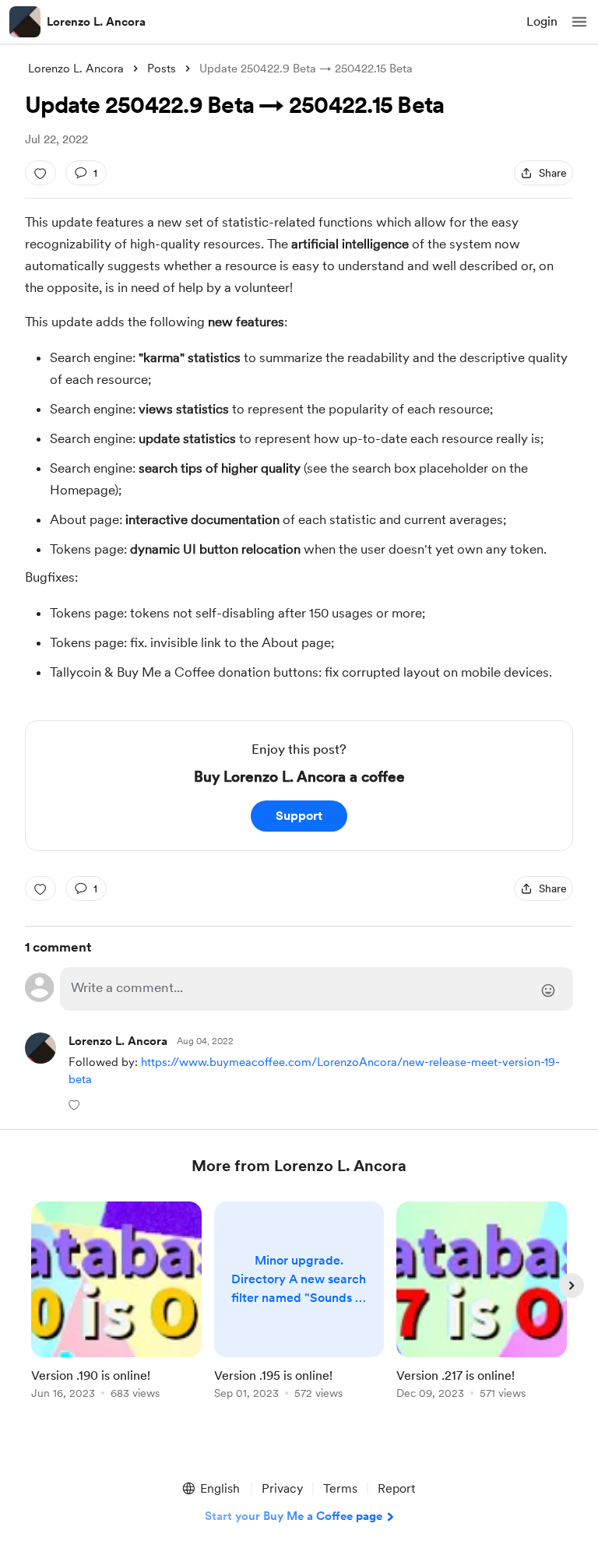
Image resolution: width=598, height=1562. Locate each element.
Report (396, 1488)
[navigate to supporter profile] (118, 1041)
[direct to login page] (316, 989)
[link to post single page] (116, 1303)
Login (542, 21)
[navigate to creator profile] (24, 21)
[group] (116, 1309)
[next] (571, 1285)
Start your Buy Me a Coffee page (293, 1516)
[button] (579, 21)
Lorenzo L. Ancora (96, 22)
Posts (161, 69)
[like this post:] (40, 172)
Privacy (282, 1488)
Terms (340, 1488)
